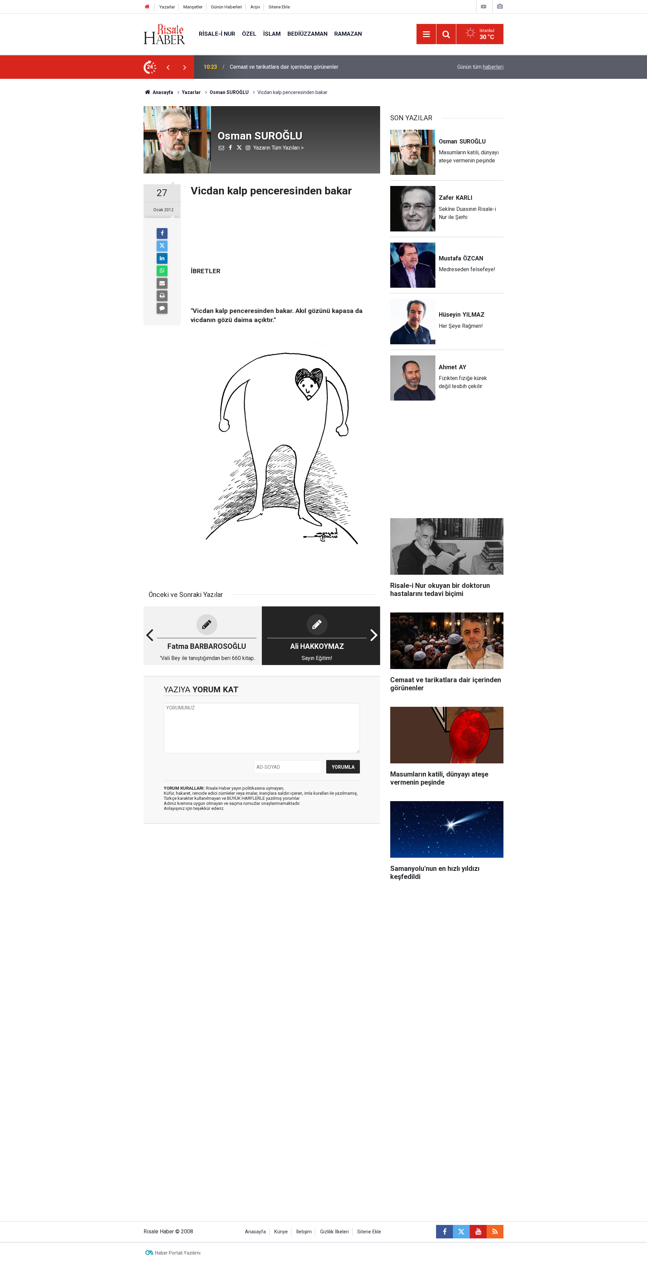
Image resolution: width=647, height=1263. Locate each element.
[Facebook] (162, 233)
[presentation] (167, 67)
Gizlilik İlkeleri (334, 1232)
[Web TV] (483, 6)
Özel (249, 33)
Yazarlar (167, 6)
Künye (281, 1232)
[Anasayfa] (147, 6)
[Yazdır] (162, 295)
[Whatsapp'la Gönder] (162, 270)
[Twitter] (162, 246)
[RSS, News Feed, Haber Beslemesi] (495, 1231)
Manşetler (193, 6)
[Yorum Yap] (162, 308)
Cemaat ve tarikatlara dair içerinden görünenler (284, 67)
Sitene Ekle (279, 6)
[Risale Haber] (164, 33)
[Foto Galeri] (499, 6)
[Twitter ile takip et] (461, 1231)
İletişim (304, 1232)
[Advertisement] (111, 197)
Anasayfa (255, 1232)
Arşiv (255, 6)
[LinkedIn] (162, 258)
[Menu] (426, 34)
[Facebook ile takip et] (444, 1231)
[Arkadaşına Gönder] (162, 283)
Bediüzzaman (307, 33)
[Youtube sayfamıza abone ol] (478, 1231)
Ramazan (348, 33)
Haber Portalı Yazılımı (178, 1253)
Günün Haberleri (226, 6)
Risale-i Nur (217, 33)
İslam (272, 33)
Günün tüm (480, 67)
